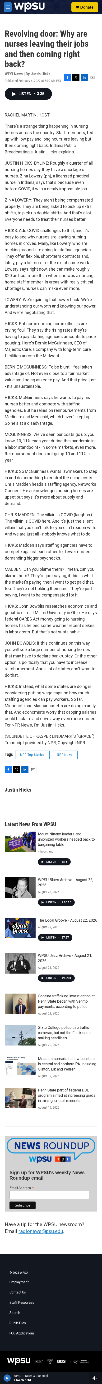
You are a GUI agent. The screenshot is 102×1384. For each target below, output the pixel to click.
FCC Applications (22, 1333)
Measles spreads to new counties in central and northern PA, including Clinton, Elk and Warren (67, 1063)
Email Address (21, 1188)
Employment (19, 1282)
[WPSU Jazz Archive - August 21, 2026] (20, 963)
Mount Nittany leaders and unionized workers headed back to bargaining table (66, 839)
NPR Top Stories (32, 755)
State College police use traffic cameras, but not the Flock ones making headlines (64, 1032)
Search (14, 1313)
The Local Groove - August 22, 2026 (67, 920)
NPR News (65, 755)
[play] (7, 1378)
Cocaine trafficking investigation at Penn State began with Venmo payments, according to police (66, 1001)
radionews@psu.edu (41, 1231)
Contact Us (17, 1292)
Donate (86, 7)
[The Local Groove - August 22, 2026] (20, 928)
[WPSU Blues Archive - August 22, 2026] (20, 887)
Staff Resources (21, 1302)
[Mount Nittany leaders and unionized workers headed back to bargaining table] (20, 842)
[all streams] (95, 1378)
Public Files (17, 1323)
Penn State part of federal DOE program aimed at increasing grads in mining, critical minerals (66, 1095)
